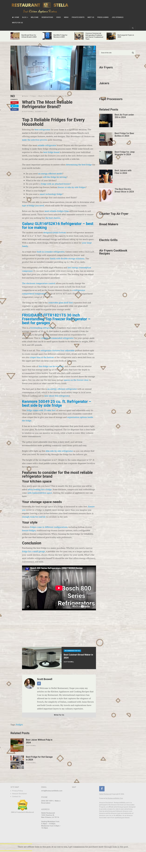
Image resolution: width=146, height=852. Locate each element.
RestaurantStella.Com (115, 798)
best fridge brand (51, 152)
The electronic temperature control (38, 283)
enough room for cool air (34, 516)
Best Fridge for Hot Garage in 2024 (39, 758)
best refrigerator (42, 129)
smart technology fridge (50, 194)
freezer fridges (29, 530)
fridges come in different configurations (48, 527)
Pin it (15, 102)
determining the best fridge (79, 164)
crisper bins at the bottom (42, 357)
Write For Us (17, 23)
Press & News (102, 17)
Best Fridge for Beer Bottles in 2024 (124, 134)
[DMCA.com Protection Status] (22, 810)
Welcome (34, 17)
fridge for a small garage (33, 551)
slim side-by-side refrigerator (59, 451)
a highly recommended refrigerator (57, 338)
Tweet (15, 106)
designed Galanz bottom (54, 232)
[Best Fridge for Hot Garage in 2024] (17, 762)
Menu (66, 17)
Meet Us (91, 17)
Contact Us (16, 796)
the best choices (52, 218)
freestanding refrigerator (42, 327)
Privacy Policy (17, 791)
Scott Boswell (29, 111)
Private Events (78, 17)
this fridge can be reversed (51, 366)
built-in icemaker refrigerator (50, 251)
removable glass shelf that (60, 302)
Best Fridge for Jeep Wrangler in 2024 (125, 153)
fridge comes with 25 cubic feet (41, 410)
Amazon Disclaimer (19, 794)
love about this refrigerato (56, 395)
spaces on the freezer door (76, 380)
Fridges (19, 724)
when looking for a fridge (39, 489)
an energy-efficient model (50, 173)
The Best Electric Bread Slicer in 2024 (124, 190)
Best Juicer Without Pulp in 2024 (39, 741)
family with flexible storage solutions (66, 258)
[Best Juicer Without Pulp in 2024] (17, 745)
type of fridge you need (33, 205)
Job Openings (117, 17)
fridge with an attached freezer (55, 183)
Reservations (47, 17)
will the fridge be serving (54, 177)
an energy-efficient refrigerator (62, 389)
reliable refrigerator (47, 145)
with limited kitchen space (39, 492)
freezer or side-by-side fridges (72, 187)
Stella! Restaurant (105, 794)
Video (58, 17)
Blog (24, 17)
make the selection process (34, 139)
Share (15, 109)
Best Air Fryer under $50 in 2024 (124, 116)
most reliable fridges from (56, 211)
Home (16, 17)
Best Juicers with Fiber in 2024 (123, 171)
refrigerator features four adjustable (58, 350)
